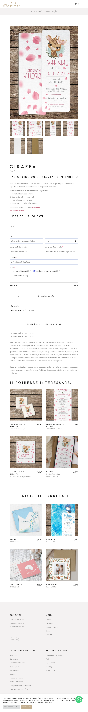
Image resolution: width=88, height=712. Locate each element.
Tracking (49, 666)
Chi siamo (49, 623)
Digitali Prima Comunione (21, 685)
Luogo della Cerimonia (22, 247)
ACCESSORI (14, 429)
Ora (50, 236)
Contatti (17, 257)
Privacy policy (51, 670)
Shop (48, 631)
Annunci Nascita (17, 678)
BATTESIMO (28, 310)
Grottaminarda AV (17, 626)
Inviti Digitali (14, 666)
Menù (60, 429)
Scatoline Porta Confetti (19, 689)
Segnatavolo (26, 476)
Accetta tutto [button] (26, 707)
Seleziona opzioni (26, 406)
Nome (16, 226)
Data (15, 236)
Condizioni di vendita (54, 655)
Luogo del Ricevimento (57, 247)
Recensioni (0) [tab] (52, 324)
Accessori (13, 655)
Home (48, 619)
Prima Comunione (16, 681)
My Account (50, 663)
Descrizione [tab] (34, 324)
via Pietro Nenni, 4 (17, 623)
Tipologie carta (52, 627)
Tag (23, 429)
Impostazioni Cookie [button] (11, 707)
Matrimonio (14, 670)
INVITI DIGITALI (52, 476)
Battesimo (14, 659)
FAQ (47, 659)
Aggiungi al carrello (46, 295)
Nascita (12, 674)
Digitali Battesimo (53, 474)
